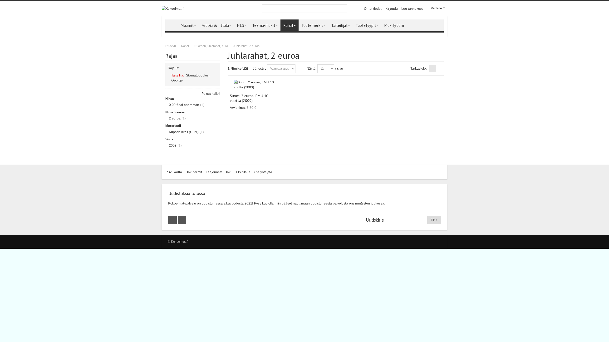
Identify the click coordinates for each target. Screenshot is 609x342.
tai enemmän (184, 105)
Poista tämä (215, 80)
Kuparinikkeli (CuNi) (184, 132)
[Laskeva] (300, 68)
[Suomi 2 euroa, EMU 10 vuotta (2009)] (254, 85)
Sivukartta (174, 172)
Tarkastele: (418, 68)
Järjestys (259, 68)
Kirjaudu (391, 8)
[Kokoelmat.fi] (173, 8)
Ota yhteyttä (263, 172)
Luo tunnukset (412, 8)
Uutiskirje (375, 220)
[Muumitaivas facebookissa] (173, 220)
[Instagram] (182, 220)
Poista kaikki (210, 93)
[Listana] (440, 68)
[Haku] (343, 9)
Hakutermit (194, 172)
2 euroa (175, 118)
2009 (173, 145)
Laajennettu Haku (219, 172)
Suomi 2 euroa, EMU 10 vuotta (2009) (249, 98)
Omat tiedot (373, 8)
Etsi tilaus (243, 172)
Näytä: (311, 68)
